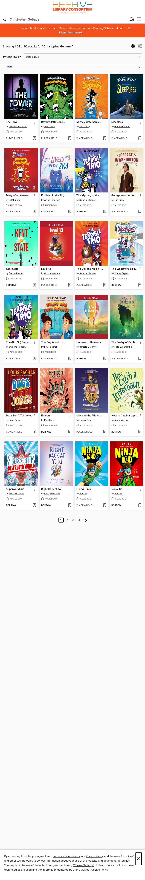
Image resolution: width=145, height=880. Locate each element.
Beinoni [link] (46, 415)
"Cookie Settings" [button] (83, 865)
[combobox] (65, 19)
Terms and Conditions (66, 856)
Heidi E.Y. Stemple (123, 346)
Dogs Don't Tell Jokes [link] (19, 415)
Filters (9, 66)
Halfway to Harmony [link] (88, 342)
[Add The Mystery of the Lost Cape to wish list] (104, 211)
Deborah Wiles (16, 273)
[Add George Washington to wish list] (140, 211)
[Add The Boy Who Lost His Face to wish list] (69, 358)
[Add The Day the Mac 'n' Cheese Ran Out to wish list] (104, 285)
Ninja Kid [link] (116, 489)
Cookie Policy (99, 870)
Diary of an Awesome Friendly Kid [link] (19, 195)
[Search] (5, 19)
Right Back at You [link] (51, 489)
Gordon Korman (122, 126)
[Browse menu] (139, 19)
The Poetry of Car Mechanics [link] (124, 342)
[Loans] (132, 20)
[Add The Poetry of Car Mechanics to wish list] (140, 358)
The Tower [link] (12, 122)
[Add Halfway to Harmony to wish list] (104, 358)
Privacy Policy (94, 856)
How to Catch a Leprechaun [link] (124, 415)
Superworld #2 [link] (15, 489)
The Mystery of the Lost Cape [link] (89, 195)
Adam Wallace (121, 420)
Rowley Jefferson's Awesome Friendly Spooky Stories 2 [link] (54, 122)
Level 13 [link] (46, 269)
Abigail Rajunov (52, 200)
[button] (133, 47)
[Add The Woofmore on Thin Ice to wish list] (140, 285)
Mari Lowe (49, 420)
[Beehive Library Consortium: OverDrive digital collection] (72, 7)
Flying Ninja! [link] (84, 489)
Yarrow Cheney (16, 493)
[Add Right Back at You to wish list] (69, 505)
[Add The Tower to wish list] (34, 138)
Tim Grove (119, 200)
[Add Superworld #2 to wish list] (34, 505)
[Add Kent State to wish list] (34, 285)
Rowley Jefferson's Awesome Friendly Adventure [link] (89, 122)
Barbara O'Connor (88, 346)
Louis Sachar (50, 346)
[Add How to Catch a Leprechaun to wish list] (140, 432)
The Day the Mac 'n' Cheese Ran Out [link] (89, 269)
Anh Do (83, 493)
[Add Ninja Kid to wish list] (140, 505)
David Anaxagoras (18, 126)
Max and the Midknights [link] (89, 415)
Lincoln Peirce (86, 420)
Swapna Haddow (87, 200)
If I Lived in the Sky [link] (52, 195)
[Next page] (86, 520)
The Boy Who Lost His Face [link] (54, 342)
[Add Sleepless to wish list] (140, 138)
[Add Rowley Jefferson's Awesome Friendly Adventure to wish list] (104, 138)
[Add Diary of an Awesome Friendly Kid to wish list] (34, 211)
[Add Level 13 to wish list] (69, 285)
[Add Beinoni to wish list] (69, 432)
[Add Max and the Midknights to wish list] (104, 432)
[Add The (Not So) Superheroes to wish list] (34, 358)
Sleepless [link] (117, 122)
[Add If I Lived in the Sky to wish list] (69, 211)
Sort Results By (12, 56)
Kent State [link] (12, 269)
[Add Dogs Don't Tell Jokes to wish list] (34, 432)
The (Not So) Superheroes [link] (19, 342)
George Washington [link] (123, 195)
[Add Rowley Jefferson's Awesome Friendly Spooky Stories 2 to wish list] (69, 138)
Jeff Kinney (49, 126)
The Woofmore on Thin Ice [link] (124, 269)
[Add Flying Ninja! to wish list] (104, 505)
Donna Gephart (121, 273)
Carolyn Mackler (52, 493)
